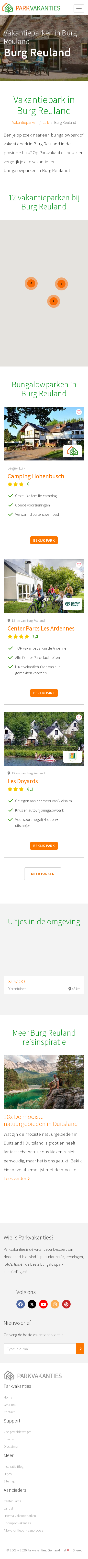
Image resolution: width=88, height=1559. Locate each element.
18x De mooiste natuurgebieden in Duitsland (41, 1120)
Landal (8, 1508)
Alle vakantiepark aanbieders (23, 1530)
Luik (46, 122)
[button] (72, 451)
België (12, 468)
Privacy (9, 1439)
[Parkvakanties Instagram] (54, 1304)
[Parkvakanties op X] (32, 1304)
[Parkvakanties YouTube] (43, 1304)
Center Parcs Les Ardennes (41, 628)
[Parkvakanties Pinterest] (66, 1304)
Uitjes (7, 1474)
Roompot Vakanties (17, 1523)
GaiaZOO (16, 981)
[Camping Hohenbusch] (44, 433)
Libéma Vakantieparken (20, 1515)
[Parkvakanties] (44, 1375)
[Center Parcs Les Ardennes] (44, 586)
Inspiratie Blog (13, 1466)
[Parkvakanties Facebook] (20, 1304)
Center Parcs (12, 1501)
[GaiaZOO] (44, 956)
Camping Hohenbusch (36, 476)
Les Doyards (23, 781)
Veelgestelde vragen (18, 1432)
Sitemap (9, 1481)
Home (8, 1397)
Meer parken (43, 873)
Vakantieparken (24, 122)
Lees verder (15, 1178)
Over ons (10, 1404)
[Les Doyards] (44, 739)
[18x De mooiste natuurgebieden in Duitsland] (44, 1082)
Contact (9, 1412)
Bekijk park (44, 540)
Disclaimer (11, 1446)
